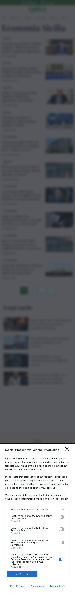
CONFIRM (22, 574)
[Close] (68, 450)
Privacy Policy (57, 586)
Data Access (37, 586)
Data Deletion (17, 586)
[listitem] (37, 509)
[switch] (61, 517)
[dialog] (37, 518)
